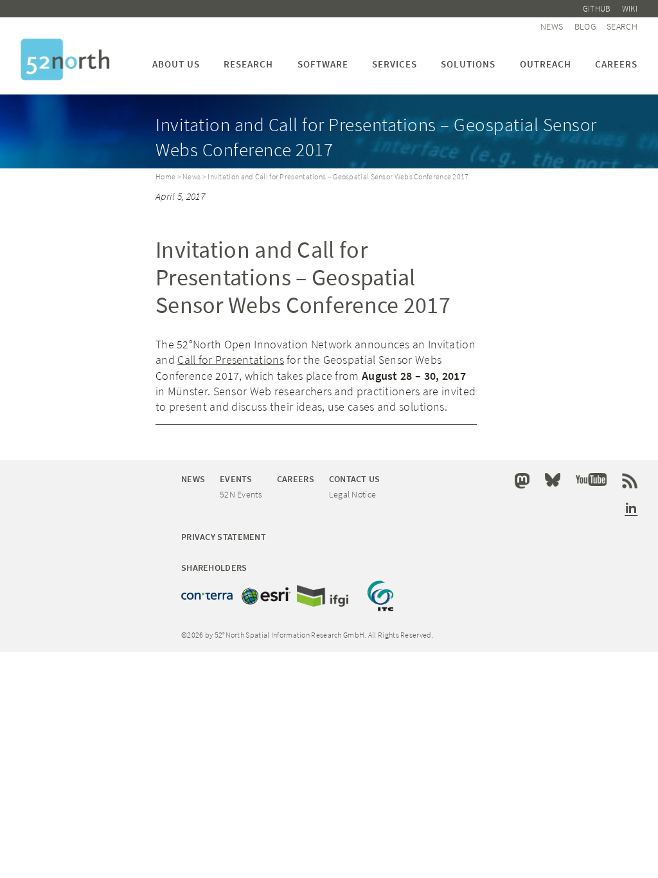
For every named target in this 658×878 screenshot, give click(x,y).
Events (236, 479)
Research (248, 64)
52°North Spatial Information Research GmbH (65, 59)
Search (622, 26)
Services (394, 64)
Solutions (468, 64)
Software (323, 64)
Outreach (545, 64)
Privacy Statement (223, 536)
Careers (616, 64)
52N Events (241, 494)
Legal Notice (353, 494)
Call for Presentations (230, 359)
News (551, 26)
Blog (585, 26)
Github (597, 8)
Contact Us (354, 479)
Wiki (629, 8)
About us (176, 64)
